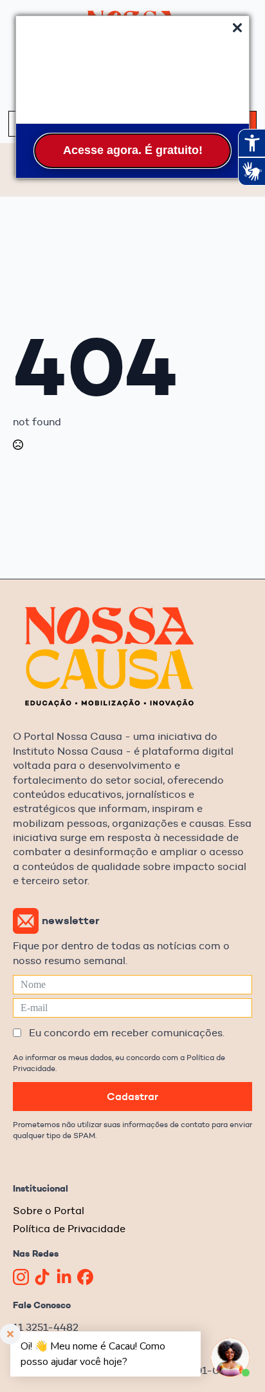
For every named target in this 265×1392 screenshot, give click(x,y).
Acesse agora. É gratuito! (133, 150)
